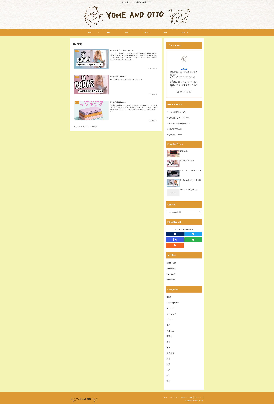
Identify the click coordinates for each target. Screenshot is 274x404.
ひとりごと (171, 314)
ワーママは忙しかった (176, 112)
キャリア (170, 308)
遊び (168, 381)
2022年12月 (172, 263)
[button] (200, 212)
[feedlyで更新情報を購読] (187, 92)
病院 (168, 376)
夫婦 (170, 397)
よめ (168, 325)
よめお (184, 68)
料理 (168, 370)
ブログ (169, 319)
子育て (169, 336)
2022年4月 (171, 280)
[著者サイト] (178, 92)
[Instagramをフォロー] (184, 92)
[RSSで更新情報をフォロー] (190, 92)
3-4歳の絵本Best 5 (174, 129)
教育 (168, 364)
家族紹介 (170, 353)
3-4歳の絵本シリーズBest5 (178, 118)
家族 (168, 347)
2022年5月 (171, 274)
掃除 (168, 359)
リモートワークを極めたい (178, 123)
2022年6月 (171, 269)
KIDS (169, 297)
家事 (168, 342)
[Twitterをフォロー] (181, 92)
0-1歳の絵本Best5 (174, 135)
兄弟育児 (170, 331)
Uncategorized (173, 303)
